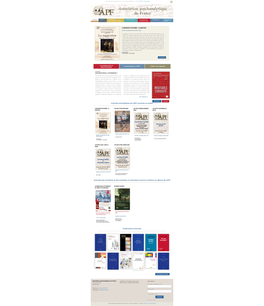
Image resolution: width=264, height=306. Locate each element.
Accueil (95, 19)
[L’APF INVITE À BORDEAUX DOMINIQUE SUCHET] (141, 123)
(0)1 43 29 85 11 (140, 1)
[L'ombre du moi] (150, 242)
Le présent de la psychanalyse (144, 20)
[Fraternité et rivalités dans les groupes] (138, 261)
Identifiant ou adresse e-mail (154, 284)
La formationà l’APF (167, 20)
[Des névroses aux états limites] (100, 260)
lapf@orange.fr (147, 1)
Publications (155, 19)
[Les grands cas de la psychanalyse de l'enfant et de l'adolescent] (103, 201)
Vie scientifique (130, 19)
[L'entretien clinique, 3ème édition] (150, 260)
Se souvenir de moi (153, 294)
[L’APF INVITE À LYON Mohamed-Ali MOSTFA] (161, 123)
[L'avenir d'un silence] (163, 261)
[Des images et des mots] (122, 199)
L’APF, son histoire (157, 66)
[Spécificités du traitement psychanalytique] (125, 261)
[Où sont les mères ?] (163, 242)
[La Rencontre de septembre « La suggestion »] (107, 43)
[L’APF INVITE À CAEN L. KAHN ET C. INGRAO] (103, 159)
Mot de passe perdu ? (151, 299)
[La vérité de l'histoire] (100, 242)
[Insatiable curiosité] (161, 85)
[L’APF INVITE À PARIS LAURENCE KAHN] (122, 158)
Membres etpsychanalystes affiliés (115, 20)
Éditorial (97, 71)
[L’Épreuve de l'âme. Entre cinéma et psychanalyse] (125, 242)
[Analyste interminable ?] (113, 242)
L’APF (102, 19)
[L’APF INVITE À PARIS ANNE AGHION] (122, 121)
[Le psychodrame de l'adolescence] (113, 261)
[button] (103, 20)
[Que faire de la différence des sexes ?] (138, 242)
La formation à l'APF (132, 66)
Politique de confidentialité (149, 303)
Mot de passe (150, 289)
